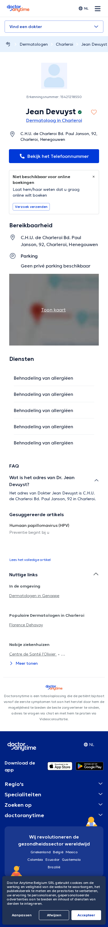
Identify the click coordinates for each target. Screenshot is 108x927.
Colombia (35, 859)
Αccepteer (86, 915)
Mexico (71, 852)
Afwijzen (54, 915)
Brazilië (54, 867)
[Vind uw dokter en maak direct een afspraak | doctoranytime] (8, 44)
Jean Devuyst (94, 44)
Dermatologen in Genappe (34, 595)
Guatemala (71, 859)
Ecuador (53, 859)
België (58, 852)
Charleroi (64, 44)
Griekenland (41, 852)
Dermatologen (34, 44)
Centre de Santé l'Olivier (33, 654)
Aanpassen (22, 915)
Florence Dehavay (26, 624)
